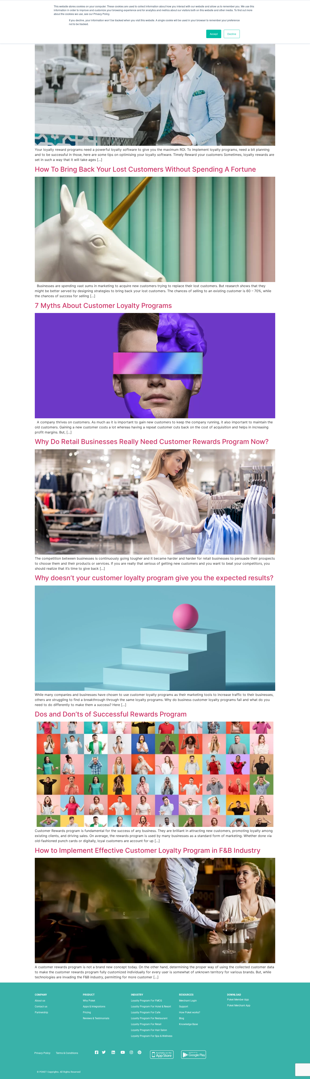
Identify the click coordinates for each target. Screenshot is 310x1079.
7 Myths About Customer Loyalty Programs (103, 305)
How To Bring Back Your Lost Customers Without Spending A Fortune (145, 169)
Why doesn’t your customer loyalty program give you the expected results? (154, 578)
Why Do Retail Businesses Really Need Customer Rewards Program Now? (152, 441)
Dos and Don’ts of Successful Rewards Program (111, 714)
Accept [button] (214, 34)
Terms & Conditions (67, 1053)
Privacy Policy (42, 1053)
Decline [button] (231, 34)
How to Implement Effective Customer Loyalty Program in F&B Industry (147, 850)
